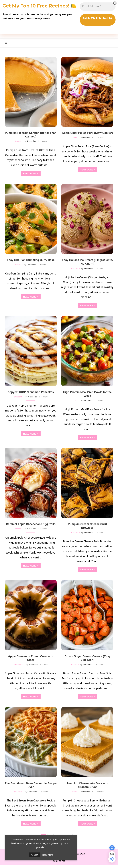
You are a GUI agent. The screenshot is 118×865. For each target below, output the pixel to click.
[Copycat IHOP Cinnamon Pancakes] (31, 351)
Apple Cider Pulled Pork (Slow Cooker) (87, 132)
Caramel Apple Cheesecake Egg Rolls (30, 524)
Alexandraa (31, 141)
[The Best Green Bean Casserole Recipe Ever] (31, 742)
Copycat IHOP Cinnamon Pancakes (31, 392)
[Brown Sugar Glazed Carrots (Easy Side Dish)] (87, 615)
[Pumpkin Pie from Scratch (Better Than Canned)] (31, 92)
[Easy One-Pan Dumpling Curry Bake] (31, 219)
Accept (34, 855)
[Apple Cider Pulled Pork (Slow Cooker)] (87, 92)
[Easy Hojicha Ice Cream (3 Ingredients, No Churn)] (87, 219)
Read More (47, 855)
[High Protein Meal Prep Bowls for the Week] (87, 351)
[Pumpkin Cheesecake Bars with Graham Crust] (87, 742)
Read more (29, 173)
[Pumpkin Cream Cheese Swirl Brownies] (87, 483)
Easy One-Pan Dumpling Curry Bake (31, 260)
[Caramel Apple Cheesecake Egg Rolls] (31, 483)
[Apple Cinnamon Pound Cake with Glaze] (31, 615)
